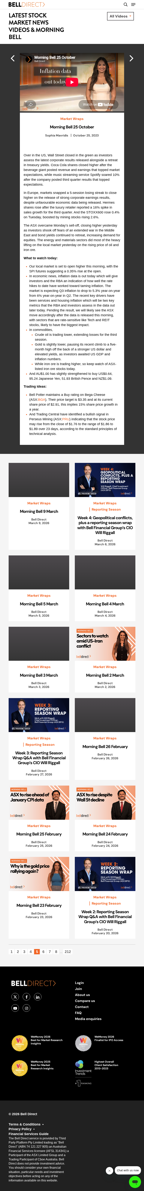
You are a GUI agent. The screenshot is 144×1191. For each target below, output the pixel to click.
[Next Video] (12, 58)
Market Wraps (72, 119)
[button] (133, 4)
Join (78, 989)
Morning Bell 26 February (105, 746)
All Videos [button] (119, 16)
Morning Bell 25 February (39, 834)
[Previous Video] (132, 58)
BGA (41, 400)
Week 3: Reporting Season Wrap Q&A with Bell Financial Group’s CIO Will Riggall (39, 757)
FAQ (78, 1013)
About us (82, 995)
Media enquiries (88, 1019)
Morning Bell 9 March (39, 511)
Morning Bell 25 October (72, 127)
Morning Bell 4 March (105, 603)
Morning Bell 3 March (39, 675)
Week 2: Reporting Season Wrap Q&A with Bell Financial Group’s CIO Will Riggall (105, 916)
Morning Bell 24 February (105, 834)
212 (68, 952)
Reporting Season (106, 509)
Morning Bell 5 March (39, 603)
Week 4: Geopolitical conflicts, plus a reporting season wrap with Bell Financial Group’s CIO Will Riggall (105, 525)
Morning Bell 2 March (105, 675)
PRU (65, 419)
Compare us (85, 1001)
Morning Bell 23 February (39, 905)
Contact (82, 1007)
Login (79, 983)
